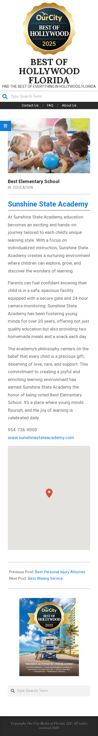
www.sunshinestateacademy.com (41, 437)
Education (23, 187)
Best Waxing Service (45, 578)
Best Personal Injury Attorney (60, 572)
